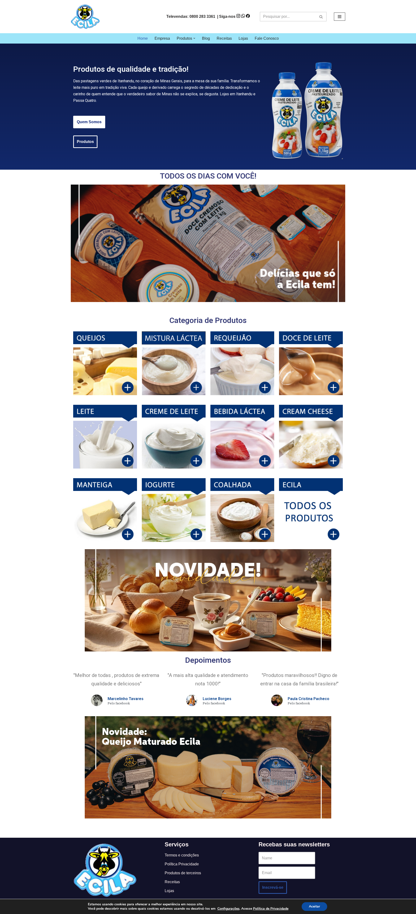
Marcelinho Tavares (125, 698)
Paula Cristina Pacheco (308, 698)
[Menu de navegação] (339, 17)
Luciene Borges (217, 698)
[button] (194, 38)
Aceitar (314, 906)
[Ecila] (85, 16)
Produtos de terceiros (183, 873)
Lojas (243, 38)
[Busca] (321, 16)
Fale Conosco (267, 38)
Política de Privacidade (270, 908)
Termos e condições (182, 855)
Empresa (162, 38)
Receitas (224, 38)
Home (142, 38)
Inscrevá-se (272, 887)
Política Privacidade (182, 864)
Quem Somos (89, 122)
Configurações (228, 909)
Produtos (85, 142)
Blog (206, 38)
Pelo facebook (119, 703)
